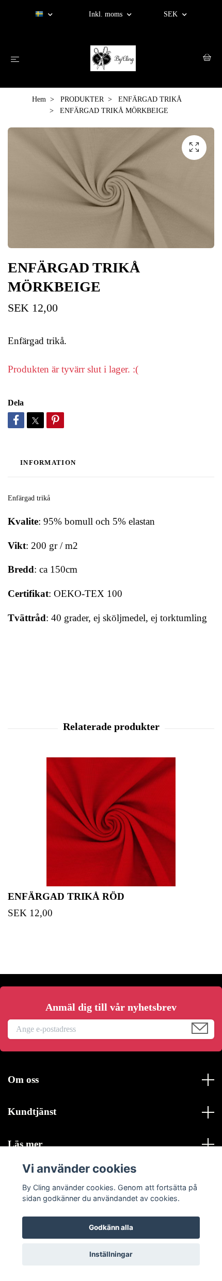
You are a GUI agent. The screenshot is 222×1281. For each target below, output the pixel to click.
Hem (39, 99)
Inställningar (111, 1254)
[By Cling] (113, 58)
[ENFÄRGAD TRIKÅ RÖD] (111, 821)
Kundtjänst (32, 1111)
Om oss (23, 1079)
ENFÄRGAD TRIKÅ (150, 99)
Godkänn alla (111, 1227)
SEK (172, 14)
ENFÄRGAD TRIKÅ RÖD (66, 896)
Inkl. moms (106, 14)
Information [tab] (48, 462)
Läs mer (25, 1144)
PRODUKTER (82, 99)
